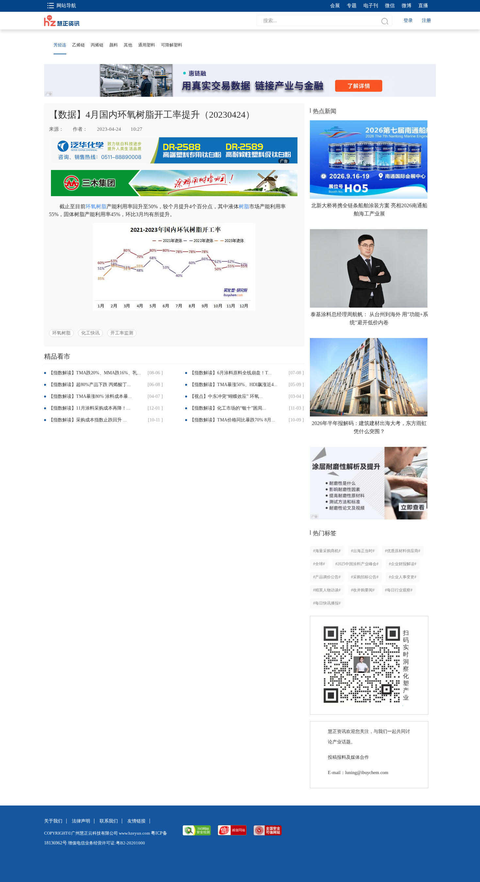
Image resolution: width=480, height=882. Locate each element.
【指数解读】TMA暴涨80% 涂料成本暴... (90, 396)
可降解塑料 (171, 44)
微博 (406, 5)
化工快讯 (90, 333)
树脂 (244, 206)
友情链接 (136, 821)
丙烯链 (97, 44)
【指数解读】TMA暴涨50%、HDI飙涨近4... (234, 384)
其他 (128, 44)
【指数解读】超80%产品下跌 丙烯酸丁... (90, 384)
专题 (352, 5)
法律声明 (81, 821)
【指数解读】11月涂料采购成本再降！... (89, 408)
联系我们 (109, 821)
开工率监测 (121, 333)
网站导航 (66, 5)
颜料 (113, 44)
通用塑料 (146, 44)
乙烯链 (78, 44)
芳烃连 (60, 44)
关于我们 (53, 821)
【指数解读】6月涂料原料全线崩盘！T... (231, 372)
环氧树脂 (96, 206)
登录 (408, 20)
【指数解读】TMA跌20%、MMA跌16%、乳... (95, 372)
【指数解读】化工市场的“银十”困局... (228, 408)
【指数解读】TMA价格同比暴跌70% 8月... (232, 419)
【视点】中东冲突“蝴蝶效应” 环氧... (226, 396)
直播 (423, 5)
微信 (390, 5)
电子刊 (370, 5)
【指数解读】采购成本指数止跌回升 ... (88, 419)
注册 (426, 20)
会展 (335, 5)
